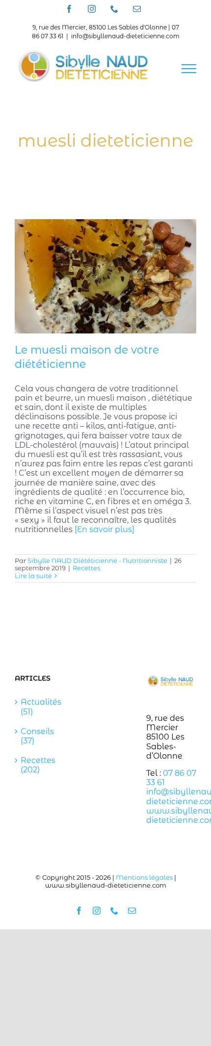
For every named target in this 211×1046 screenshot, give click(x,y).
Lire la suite (33, 576)
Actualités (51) (40, 706)
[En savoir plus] (104, 529)
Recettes (86, 568)
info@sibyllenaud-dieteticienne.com (125, 36)
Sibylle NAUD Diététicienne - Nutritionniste (97, 560)
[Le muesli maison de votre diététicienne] (105, 276)
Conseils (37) (37, 736)
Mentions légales (144, 877)
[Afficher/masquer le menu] (189, 68)
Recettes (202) (38, 765)
